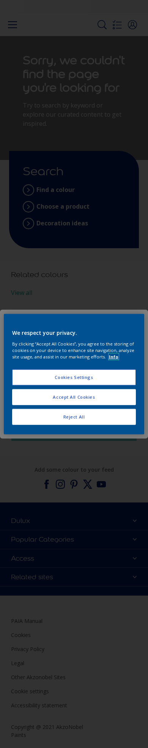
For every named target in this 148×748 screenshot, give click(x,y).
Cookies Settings (74, 377)
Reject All (74, 416)
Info (113, 356)
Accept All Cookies (74, 396)
